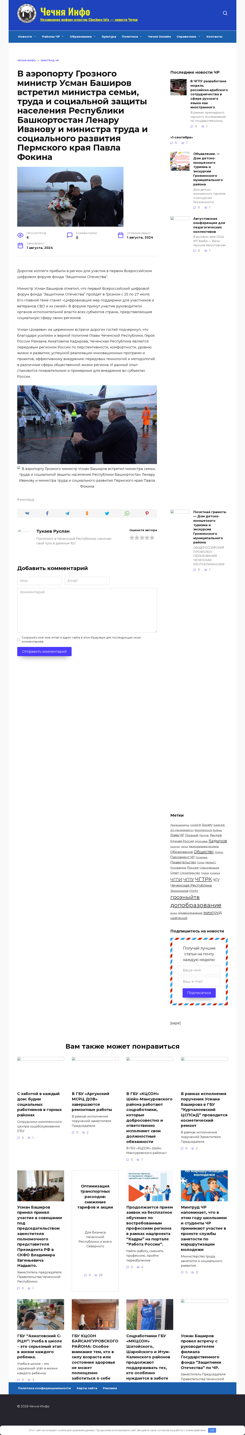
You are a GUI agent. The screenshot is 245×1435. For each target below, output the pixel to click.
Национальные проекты (204, 846)
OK (212, 1430)
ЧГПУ (188, 879)
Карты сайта (87, 1388)
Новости (25, 36)
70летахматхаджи (179, 825)
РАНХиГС (210, 862)
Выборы (217, 830)
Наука (184, 846)
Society (207, 825)
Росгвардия (178, 867)
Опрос (219, 852)
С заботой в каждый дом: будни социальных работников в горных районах (39, 1104)
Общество (204, 851)
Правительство (183, 862)
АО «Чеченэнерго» (182, 830)
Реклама (110, 1388)
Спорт (174, 873)
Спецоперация (209, 867)
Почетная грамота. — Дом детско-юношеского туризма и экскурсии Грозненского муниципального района (210, 527)
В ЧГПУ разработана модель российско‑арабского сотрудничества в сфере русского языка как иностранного (209, 94)
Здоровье (201, 841)
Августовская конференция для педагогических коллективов (209, 224)
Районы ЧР (51, 36)
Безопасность (203, 830)
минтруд (27, 499)
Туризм (205, 873)
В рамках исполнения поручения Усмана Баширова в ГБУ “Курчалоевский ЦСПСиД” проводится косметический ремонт (204, 1109)
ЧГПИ (176, 879)
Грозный (191, 835)
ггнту (193, 891)
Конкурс (175, 846)
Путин (200, 862)
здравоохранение (190, 912)
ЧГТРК (203, 879)
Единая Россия (182, 841)
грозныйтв (185, 897)
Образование (81, 36)
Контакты (214, 36)
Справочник (186, 36)
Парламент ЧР (182, 857)
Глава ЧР (177, 835)
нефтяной (178, 918)
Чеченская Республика (191, 885)
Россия (192, 867)
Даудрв (216, 835)
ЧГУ (216, 879)
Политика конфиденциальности (44, 1388)
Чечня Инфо (65, 11)
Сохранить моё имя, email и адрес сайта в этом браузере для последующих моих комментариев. (81, 639)
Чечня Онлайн (159, 36)
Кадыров (218, 840)
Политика (130, 36)
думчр (173, 913)
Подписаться (199, 993)
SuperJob (219, 825)
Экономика (179, 891)
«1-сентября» (181, 137)
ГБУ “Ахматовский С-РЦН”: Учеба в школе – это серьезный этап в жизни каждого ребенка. (39, 1346)
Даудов (204, 835)
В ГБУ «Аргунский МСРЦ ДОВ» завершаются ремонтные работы (92, 1101)
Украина (215, 873)
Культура (109, 36)
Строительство (190, 872)
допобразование (195, 905)
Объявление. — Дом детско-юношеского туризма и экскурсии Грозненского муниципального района (208, 169)
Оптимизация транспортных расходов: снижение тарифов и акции (95, 1197)
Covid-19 (195, 824)
